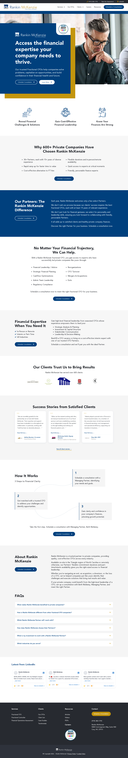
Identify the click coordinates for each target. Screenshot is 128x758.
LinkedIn (121, 1)
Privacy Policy (71, 754)
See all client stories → (64, 449)
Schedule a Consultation (114, 7)
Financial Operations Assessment (22, 720)
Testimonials (42, 723)
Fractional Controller (18, 717)
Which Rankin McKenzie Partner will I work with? (35, 620)
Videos (67, 717)
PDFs (66, 720)
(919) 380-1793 (93, 1)
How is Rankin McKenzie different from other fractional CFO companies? (44, 613)
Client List (41, 717)
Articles (67, 714)
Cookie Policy (81, 754)
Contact (95, 709)
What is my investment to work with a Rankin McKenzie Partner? (41, 636)
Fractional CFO (17, 714)
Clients (79, 7)
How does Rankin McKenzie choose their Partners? (36, 628)
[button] (30, 427)
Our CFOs (71, 7)
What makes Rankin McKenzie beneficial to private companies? (40, 605)
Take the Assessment (107, 1)
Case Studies (42, 720)
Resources (97, 7)
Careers (88, 7)
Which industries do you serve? (29, 644)
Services (60, 7)
